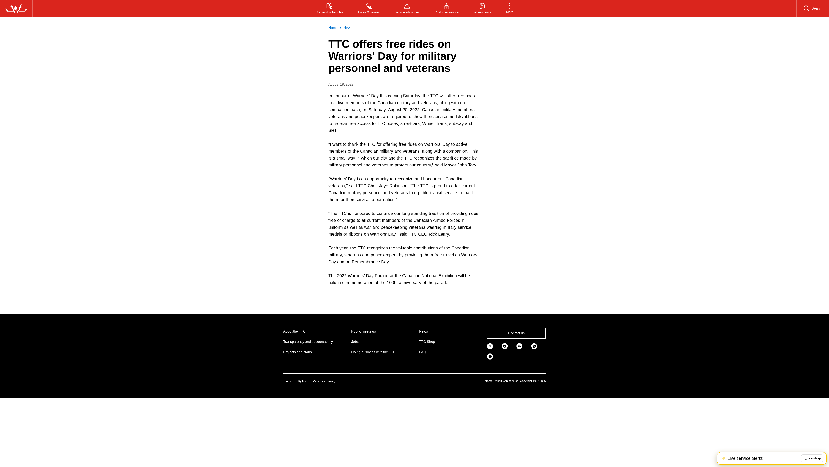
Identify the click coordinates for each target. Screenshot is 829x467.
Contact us (516, 333)
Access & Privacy (324, 381)
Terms (287, 381)
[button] (510, 8)
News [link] (347, 28)
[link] (490, 345)
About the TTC (294, 331)
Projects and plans (297, 352)
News (423, 331)
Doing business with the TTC (373, 352)
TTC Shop (427, 342)
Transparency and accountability (308, 342)
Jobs (355, 342)
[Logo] (16, 8)
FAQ (422, 352)
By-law (302, 381)
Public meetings (363, 331)
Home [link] (333, 28)
